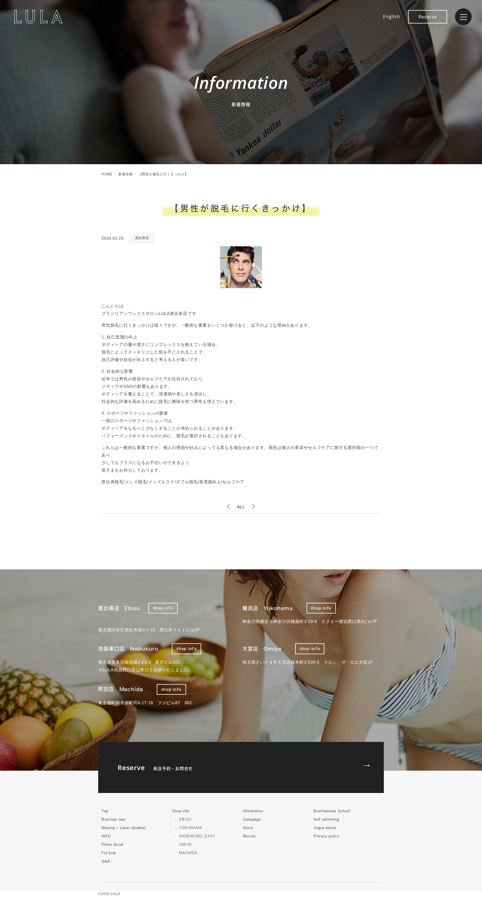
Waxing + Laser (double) (124, 828)
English (391, 16)
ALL (241, 506)
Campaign (252, 819)
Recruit (249, 836)
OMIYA (185, 844)
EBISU (185, 819)
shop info (163, 608)
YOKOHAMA (190, 828)
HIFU (106, 836)
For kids (109, 853)
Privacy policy (326, 836)
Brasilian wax (114, 819)
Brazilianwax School (332, 811)
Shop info (180, 811)
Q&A (106, 861)
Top (105, 811)
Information (253, 811)
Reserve (427, 17)
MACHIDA (188, 853)
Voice (248, 828)
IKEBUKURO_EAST (197, 836)
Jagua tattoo (325, 828)
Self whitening (326, 819)
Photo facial (112, 844)
